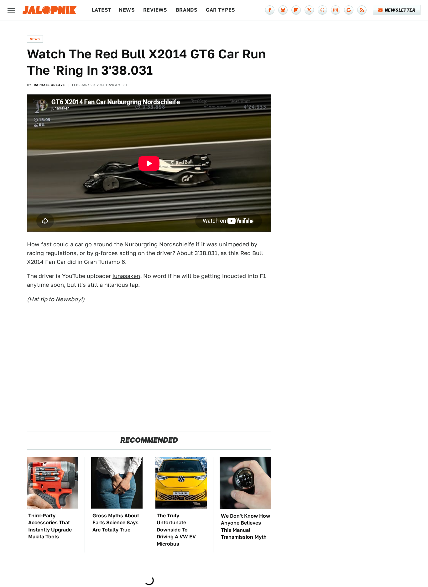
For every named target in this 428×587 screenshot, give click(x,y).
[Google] (348, 10)
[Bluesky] (283, 10)
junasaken (126, 276)
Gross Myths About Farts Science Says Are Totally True (115, 523)
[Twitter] (309, 10)
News (127, 10)
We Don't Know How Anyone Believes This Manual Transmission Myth (245, 526)
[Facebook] (269, 10)
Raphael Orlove (49, 85)
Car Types (220, 10)
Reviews (155, 10)
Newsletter (400, 10)
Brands (186, 10)
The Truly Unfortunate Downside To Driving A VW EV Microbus (176, 530)
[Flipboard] (296, 10)
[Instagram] (335, 10)
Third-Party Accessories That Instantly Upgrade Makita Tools (50, 526)
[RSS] (362, 10)
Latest (101, 10)
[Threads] (322, 10)
